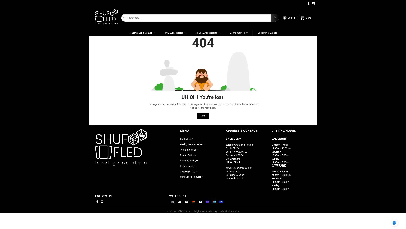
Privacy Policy (187, 155)
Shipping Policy (187, 171)
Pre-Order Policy (188, 160)
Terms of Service (188, 150)
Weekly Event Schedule (191, 144)
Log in (291, 18)
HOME (203, 116)
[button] (394, 223)
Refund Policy (187, 166)
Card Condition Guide (190, 177)
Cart (308, 18)
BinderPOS (233, 211)
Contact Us (185, 139)
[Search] (275, 18)
